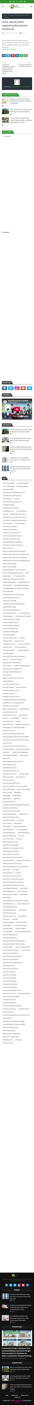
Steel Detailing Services (23, 903)
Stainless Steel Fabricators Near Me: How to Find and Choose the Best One (20, 469)
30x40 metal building (22, 486)
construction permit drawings (23, 616)
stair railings (16, 869)
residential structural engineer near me (13, 848)
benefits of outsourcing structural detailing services (16, 560)
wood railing (18, 1040)
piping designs (6, 795)
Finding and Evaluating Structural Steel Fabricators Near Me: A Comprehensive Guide (20, 1307)
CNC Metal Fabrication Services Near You (13, 594)
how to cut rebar (7, 743)
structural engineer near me (23, 947)
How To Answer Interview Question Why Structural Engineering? (16, 740)
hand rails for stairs (8, 721)
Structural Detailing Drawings (22, 931)
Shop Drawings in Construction (11, 851)
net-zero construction (8, 780)
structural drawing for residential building (14, 941)
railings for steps (23, 814)
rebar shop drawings (8, 839)
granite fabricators (24, 709)
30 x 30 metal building (8, 483)
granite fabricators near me (10, 712)
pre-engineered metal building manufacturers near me (16, 805)
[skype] (24, 1)
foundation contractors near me (11, 696)
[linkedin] (27, 1285)
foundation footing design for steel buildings (14, 699)
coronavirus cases (19, 641)
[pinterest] (21, 1)
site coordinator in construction (11, 854)
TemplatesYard (18, 1400)
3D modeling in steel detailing (10, 508)
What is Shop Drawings (9, 1030)
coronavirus (22, 638)
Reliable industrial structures (10, 842)
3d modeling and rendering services (12, 502)
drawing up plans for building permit (12, 668)
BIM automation (7, 576)
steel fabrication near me (9, 913)
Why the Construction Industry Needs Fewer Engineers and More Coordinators (20, 101)
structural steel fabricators (10, 987)
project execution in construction (11, 811)
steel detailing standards (9, 910)
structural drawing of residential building (13, 944)
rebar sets (21, 835)
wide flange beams (8, 1040)
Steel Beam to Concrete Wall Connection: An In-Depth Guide (20, 459)
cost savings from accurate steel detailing (14, 656)
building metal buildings (9, 582)
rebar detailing (7, 826)
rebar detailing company (19, 826)
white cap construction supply (11, 1036)
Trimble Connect (7, 1018)
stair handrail (6, 869)
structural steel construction (10, 968)
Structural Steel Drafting (9, 978)
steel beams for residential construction (13, 885)
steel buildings (24, 888)
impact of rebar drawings (22, 749)
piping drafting (16, 795)
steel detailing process (9, 903)
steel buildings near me (9, 891)
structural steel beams (9, 965)
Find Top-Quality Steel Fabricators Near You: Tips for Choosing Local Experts (21, 449)
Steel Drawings (22, 910)
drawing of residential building (22, 665)
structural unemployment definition (12, 1006)
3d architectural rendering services (12, 495)
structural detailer (8, 931)
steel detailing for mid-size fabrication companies (16, 900)
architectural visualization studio (11, 539)
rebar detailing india (22, 829)
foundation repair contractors (10, 706)
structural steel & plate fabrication (12, 956)
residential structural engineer (11, 845)
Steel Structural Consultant (11, 33)
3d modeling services (8, 511)
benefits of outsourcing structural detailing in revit (16, 554)
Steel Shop (15, 919)
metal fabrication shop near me (11, 771)
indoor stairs (6, 752)
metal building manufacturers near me (13, 761)
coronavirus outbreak (20, 647)
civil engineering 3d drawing (21, 585)
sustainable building (23, 1009)
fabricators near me (21, 687)
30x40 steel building (8, 489)
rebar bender (20, 820)
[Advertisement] (17, 307)
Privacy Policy (24, 1395)
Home (4, 15)
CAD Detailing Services (24, 582)
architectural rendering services (11, 532)
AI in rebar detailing (20, 523)
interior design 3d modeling (10, 755)
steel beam (18, 873)
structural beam (7, 925)
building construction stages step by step (13, 579)
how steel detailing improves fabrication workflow (16, 736)
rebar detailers (18, 823)
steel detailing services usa (10, 907)
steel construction (22, 891)
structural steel (26, 950)
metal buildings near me (9, 764)
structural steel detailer (9, 971)
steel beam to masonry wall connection (13, 882)
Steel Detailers (24, 894)
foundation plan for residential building (13, 702)
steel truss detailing (21, 922)
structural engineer (8, 947)
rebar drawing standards (9, 835)
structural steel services (9, 993)
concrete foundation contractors (11, 597)
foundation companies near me (11, 690)
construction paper (8, 616)
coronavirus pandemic (9, 650)
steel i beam (6, 919)
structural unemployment (9, 1002)
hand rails (24, 718)
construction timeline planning (11, 625)
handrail (18, 721)
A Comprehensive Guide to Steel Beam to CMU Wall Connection (20, 439)
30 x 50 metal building (8, 486)
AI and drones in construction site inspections (15, 520)
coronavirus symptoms (23, 650)
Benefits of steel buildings (9, 563)
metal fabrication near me (10, 767)
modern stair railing (8, 777)
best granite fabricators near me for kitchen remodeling (14, 570)
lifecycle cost (6, 758)
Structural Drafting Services (10, 937)
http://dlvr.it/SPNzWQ (9, 49)
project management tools (10, 814)
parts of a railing (7, 792)
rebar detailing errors (8, 829)
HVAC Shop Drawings (8, 749)
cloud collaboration (8, 591)
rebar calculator (7, 823)
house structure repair (9, 730)
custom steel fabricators (16, 659)
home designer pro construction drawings (14, 727)
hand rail (5, 718)
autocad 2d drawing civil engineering (12, 542)
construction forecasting (9, 607)
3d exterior (17, 498)
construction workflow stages (10, 631)
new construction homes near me (11, 783)
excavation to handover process (11, 684)
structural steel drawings (9, 981)
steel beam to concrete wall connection (13, 879)
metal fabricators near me (10, 774)
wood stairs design (8, 1043)
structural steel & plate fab (10, 953)
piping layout (17, 798)
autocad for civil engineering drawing (12, 545)
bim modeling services (19, 576)
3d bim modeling (7, 498)
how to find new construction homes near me (14, 746)
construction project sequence (11, 622)
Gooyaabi (17, 1402)
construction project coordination (11, 619)
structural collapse (8, 928)
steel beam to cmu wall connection (12, 876)
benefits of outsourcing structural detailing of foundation (15, 558)
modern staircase (20, 777)
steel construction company (10, 894)
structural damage (20, 928)
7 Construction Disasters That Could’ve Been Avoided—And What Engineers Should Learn (21, 120)
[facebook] (10, 1)
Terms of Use (14, 1395)
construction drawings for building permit (13, 604)
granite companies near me (10, 709)
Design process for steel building (11, 662)
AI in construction (7, 523)
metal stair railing (23, 774)
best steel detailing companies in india (13, 573)
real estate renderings (9, 820)
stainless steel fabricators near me (12, 863)
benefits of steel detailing (9, 566)
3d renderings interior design (17, 514)
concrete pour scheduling (9, 600)
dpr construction (7, 665)
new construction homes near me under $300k (15, 786)
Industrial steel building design (20, 752)
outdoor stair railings (8, 789)
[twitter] (14, 1)
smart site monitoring (8, 860)
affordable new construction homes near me (14, 517)
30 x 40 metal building (22, 483)
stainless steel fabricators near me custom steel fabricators (15, 867)
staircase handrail (7, 873)
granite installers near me (10, 715)
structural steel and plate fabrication (12, 962)
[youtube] (23, 388)
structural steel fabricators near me (12, 990)
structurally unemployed (9, 1009)
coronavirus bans (7, 641)
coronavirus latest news (9, 644)
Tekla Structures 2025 (8, 1012)
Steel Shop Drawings (8, 922)
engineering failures (8, 681)
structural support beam (9, 999)
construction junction (24, 613)
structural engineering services (11, 950)
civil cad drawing (7, 585)
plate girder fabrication (9, 801)
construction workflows (9, 634)
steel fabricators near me (9, 916)
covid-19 (5, 659)
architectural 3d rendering (10, 529)
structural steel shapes (24, 993)
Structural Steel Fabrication (10, 984)
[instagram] (17, 1)
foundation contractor (8, 693)
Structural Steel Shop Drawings (11, 996)
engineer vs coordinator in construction (13, 678)
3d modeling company (8, 505)
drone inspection (7, 675)
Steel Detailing (7, 897)
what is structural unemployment (11, 1033)
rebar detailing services (24, 832)
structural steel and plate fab (10, 959)
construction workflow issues (10, 628)
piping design (17, 792)
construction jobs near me (10, 613)
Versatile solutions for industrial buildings (14, 1024)
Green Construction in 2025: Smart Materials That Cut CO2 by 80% (21, 111)
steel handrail (22, 916)
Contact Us (17, 1397)
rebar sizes (19, 839)
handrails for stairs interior (22, 724)
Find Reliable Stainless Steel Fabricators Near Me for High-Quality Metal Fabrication (19, 1318)
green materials (23, 715)
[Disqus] (17, 206)
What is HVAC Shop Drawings (10, 1027)
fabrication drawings (8, 687)
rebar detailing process (9, 832)
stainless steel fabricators (23, 860)
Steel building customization (10, 888)
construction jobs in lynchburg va (11, 610)
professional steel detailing (10, 808)
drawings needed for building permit (12, 672)
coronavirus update (8, 653)
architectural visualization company (12, 536)
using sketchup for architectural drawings (14, 1021)
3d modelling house (21, 511)
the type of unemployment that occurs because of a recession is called (16, 1015)
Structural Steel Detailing (9, 975)
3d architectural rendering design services (14, 492)
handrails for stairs (8, 724)
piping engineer (7, 798)
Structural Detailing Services (10, 934)
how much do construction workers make (13, 733)
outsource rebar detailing (23, 789)
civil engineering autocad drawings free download (16, 588)
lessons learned (24, 755)
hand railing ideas (15, 718)
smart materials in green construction (13, 857)
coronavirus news (7, 647)
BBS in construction (8, 548)
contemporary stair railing (10, 638)
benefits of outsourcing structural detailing (14, 551)
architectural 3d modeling (9, 526)
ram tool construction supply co (11, 817)
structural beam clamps (20, 925)
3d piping (5, 514)
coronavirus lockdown (24, 644)
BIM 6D (27, 573)
